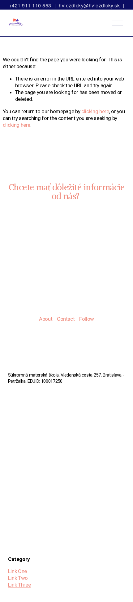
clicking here (95, 111)
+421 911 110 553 (30, 5)
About (45, 319)
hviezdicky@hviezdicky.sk (89, 5)
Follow (86, 319)
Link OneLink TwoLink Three (19, 578)
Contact (66, 319)
